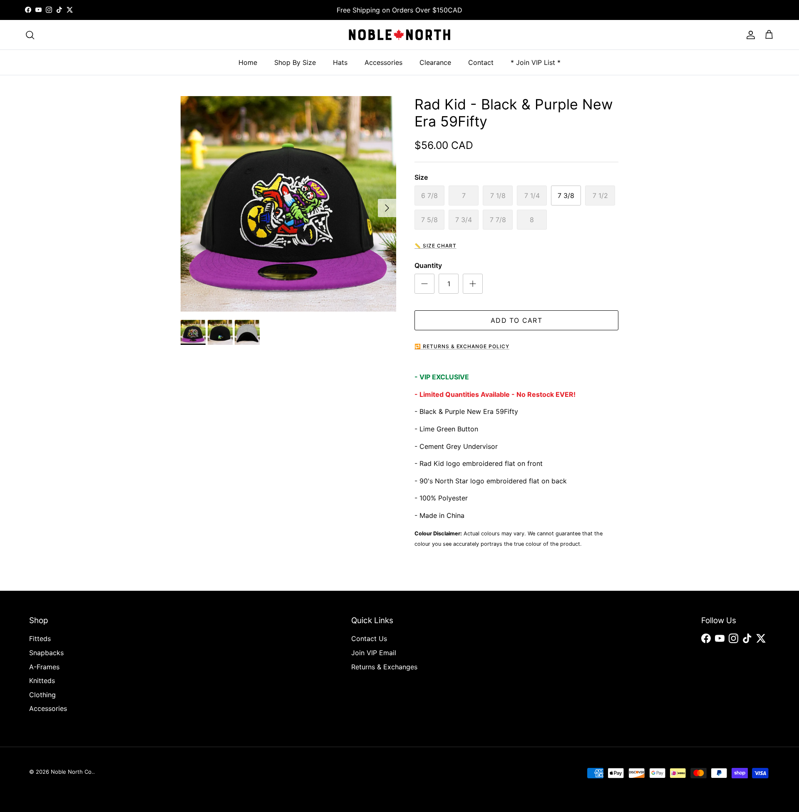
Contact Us (369, 638)
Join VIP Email (373, 653)
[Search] (30, 35)
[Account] (749, 35)
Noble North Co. (72, 771)
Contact (481, 62)
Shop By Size (295, 62)
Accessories (383, 62)
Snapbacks (46, 653)
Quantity (428, 265)
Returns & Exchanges (384, 667)
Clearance (435, 62)
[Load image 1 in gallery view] (288, 204)
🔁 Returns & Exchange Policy (461, 346)
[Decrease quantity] (424, 284)
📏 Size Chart (435, 246)
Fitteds (40, 638)
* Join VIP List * (536, 62)
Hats (340, 62)
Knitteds (42, 680)
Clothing (42, 695)
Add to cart (516, 320)
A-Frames (44, 667)
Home (247, 62)
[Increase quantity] (473, 284)
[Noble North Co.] (399, 34)
